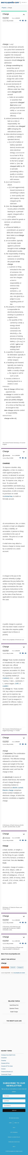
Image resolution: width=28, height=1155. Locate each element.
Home (10, 1122)
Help (14, 1127)
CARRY (5, 686)
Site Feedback (14, 1132)
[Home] (10, 2)
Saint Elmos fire (14, 1005)
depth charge (14, 1011)
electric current (17, 788)
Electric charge (8, 790)
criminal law (8, 496)
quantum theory (14, 1008)
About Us (16, 1122)
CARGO (6, 678)
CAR (17, 683)
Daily (14, 1146)
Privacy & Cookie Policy (14, 1137)
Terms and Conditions (14, 1141)
